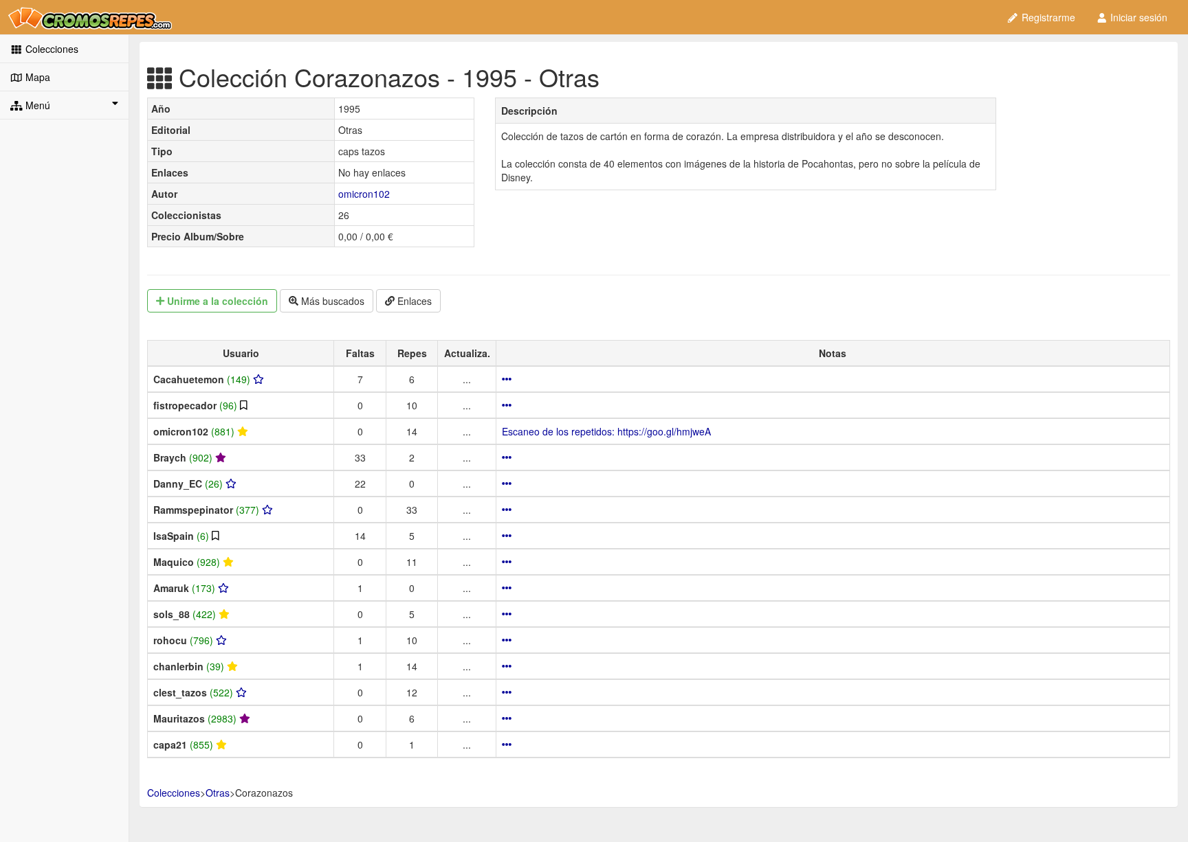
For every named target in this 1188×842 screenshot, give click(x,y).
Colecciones (50, 49)
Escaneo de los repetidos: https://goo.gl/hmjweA (606, 431)
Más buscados (331, 301)
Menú (36, 105)
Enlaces (413, 301)
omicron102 (364, 194)
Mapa (36, 77)
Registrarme (1047, 17)
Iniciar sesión (1137, 17)
